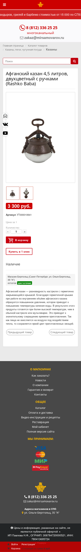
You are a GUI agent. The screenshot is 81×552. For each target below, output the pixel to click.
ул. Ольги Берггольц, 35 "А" (41, 512)
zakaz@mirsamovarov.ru (42, 501)
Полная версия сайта (40, 431)
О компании (40, 385)
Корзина (15, 548)
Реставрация (40, 422)
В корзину (21, 240)
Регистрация (28, 544)
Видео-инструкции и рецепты (40, 417)
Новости (40, 380)
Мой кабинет (40, 427)
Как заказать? (40, 375)
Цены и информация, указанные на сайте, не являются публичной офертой (41, 529)
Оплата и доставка (40, 412)
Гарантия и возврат (40, 390)
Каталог (40, 408)
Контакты (40, 394)
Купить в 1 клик (19, 251)
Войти (14, 544)
